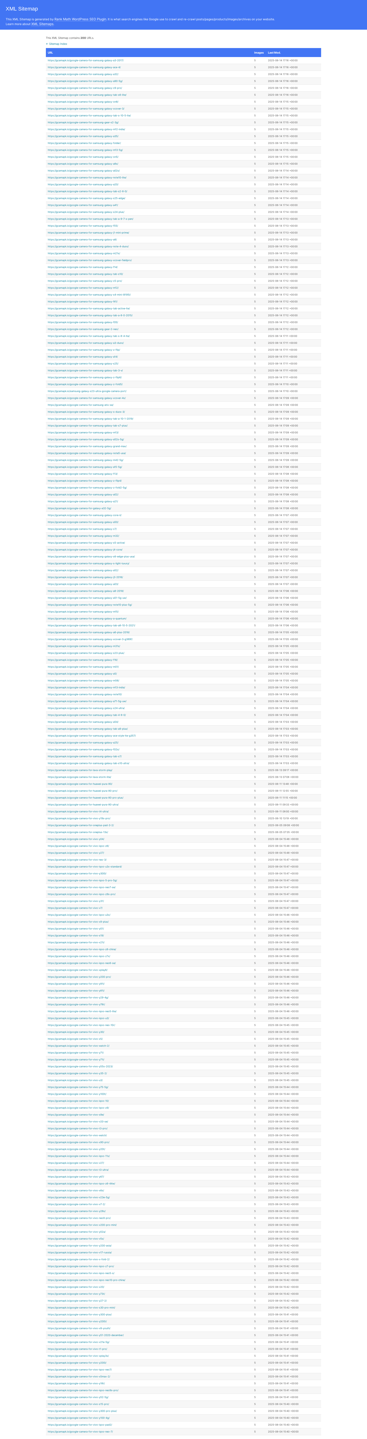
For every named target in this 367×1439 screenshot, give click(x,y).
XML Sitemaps (42, 24)
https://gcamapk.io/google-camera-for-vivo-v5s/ (76, 1238)
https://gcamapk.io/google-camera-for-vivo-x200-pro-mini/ (82, 1224)
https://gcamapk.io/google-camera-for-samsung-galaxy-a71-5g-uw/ (87, 701)
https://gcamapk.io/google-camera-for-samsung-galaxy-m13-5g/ (85, 150)
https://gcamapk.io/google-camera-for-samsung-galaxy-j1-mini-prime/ (88, 232)
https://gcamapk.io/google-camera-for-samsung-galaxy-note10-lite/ (87, 177)
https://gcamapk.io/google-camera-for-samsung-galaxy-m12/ (83, 287)
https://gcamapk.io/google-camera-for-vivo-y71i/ (76, 1059)
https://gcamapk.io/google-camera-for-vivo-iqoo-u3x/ (79, 914)
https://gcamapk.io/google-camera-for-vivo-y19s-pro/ (79, 818)
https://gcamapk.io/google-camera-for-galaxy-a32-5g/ (79, 508)
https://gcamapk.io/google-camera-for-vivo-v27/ (76, 1162)
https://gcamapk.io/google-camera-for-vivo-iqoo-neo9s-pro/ (83, 1390)
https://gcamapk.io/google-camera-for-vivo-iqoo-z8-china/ (82, 949)
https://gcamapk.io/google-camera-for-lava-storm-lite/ (79, 777)
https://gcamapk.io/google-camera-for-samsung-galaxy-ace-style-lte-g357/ (92, 735)
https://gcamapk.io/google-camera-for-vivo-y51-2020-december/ (86, 1335)
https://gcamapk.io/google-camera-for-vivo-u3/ (75, 1080)
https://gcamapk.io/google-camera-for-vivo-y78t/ (76, 1004)
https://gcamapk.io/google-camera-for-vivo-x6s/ (76, 1190)
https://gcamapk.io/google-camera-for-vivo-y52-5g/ (78, 1397)
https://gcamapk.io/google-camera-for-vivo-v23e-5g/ (79, 1197)
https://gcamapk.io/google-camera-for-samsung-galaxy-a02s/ (84, 170)
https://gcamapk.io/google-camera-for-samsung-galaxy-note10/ (85, 694)
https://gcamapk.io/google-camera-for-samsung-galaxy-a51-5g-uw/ (87, 597)
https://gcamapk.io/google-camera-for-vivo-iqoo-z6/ (78, 845)
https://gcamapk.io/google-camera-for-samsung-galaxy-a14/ (83, 356)
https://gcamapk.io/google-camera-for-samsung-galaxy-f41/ (82, 301)
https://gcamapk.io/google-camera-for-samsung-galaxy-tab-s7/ (85, 756)
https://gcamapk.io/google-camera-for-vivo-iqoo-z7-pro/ (81, 1266)
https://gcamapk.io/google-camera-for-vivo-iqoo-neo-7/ (80, 1431)
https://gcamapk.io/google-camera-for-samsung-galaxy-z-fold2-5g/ (87, 487)
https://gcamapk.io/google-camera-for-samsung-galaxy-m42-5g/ (85, 460)
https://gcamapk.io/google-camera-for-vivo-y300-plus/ (80, 1314)
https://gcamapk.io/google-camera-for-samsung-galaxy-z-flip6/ (85, 377)
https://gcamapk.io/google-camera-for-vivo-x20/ (76, 1286)
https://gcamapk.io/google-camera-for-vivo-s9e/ (76, 1114)
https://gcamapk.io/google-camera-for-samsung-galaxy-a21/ (83, 501)
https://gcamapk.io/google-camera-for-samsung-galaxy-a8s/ (83, 163)
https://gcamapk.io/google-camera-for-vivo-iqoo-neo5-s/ (81, 1273)
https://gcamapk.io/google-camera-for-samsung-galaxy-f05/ (83, 322)
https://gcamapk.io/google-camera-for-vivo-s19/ (76, 935)
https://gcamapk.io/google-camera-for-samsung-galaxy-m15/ (83, 611)
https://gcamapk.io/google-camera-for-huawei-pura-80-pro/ (82, 790)
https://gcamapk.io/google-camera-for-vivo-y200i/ (77, 1362)
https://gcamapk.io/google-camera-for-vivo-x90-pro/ (78, 1142)
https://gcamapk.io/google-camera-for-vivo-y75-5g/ (78, 1087)
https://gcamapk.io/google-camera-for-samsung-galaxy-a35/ (83, 136)
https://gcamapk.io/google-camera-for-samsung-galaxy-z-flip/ (84, 349)
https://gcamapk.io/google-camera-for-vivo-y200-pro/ (79, 976)
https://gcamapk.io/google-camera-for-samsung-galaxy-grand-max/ (87, 446)
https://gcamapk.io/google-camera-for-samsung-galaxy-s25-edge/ (86, 198)
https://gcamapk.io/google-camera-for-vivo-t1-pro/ (77, 1349)
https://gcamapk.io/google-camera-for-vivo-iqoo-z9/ (78, 1107)
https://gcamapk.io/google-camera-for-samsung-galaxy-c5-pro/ (85, 280)
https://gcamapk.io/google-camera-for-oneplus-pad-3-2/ (81, 825)
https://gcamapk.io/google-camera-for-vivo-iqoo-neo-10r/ (81, 1025)
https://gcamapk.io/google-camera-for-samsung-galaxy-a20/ (83, 184)
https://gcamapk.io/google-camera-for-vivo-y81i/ (76, 990)
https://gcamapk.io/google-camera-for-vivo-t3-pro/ (77, 1128)
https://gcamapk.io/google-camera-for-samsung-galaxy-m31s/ (84, 646)
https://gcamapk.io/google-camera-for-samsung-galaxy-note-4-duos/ (88, 246)
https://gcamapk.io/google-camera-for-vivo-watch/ (77, 1135)
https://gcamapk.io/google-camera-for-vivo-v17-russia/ (80, 1252)
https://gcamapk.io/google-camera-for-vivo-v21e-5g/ (78, 1342)
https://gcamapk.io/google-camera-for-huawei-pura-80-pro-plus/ (85, 797)
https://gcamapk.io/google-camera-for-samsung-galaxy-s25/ (83, 363)
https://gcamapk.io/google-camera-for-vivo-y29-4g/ (78, 997)
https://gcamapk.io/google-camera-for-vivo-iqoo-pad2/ (80, 1424)
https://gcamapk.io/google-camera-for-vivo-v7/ (75, 908)
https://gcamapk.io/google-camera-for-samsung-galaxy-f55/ (83, 225)
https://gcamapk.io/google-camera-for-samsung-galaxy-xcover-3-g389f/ (90, 639)
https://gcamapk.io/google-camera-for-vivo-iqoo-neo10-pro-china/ (86, 1280)
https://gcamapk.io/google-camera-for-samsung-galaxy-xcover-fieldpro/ (90, 260)
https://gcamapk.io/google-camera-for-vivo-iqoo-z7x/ (79, 956)
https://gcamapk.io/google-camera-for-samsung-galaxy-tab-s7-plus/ (87, 425)
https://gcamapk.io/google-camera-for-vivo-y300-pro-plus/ (82, 1411)
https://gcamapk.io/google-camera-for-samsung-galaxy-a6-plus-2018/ (89, 632)
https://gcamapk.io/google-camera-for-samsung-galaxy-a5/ (82, 673)
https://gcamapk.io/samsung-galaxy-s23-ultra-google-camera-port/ (87, 391)
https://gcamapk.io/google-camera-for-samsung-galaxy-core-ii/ (84, 515)
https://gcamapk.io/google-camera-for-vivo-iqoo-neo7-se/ (81, 887)
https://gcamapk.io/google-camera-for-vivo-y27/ (76, 852)
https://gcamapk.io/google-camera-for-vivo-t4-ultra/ (78, 811)
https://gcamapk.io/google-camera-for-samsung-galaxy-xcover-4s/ (87, 398)
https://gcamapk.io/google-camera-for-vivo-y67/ (76, 1176)
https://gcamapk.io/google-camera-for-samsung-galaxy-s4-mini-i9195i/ (89, 294)
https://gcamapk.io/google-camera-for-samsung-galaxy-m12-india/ (86, 129)
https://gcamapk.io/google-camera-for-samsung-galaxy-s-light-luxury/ (88, 563)
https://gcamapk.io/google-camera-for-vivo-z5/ (75, 1038)
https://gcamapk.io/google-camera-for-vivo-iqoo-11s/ (79, 1156)
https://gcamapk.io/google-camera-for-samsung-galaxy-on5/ (83, 156)
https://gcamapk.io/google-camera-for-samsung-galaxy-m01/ (83, 666)
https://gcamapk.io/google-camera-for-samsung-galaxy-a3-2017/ (85, 60)
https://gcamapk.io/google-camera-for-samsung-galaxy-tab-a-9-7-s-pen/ (90, 218)
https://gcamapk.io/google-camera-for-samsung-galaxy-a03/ (83, 584)
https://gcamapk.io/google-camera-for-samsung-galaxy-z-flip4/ (85, 480)
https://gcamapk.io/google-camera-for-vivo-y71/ (76, 1052)
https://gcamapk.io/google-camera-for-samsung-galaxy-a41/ (83, 205)
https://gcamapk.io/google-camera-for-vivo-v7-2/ (76, 1204)
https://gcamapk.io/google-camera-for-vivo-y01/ (76, 928)
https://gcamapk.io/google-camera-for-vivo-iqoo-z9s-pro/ (81, 894)
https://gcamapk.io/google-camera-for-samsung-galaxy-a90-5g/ (85, 81)
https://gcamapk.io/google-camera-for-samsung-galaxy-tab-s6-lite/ (87, 94)
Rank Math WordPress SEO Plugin (80, 19)
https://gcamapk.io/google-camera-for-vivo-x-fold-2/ (79, 1259)
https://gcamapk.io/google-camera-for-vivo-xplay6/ (77, 970)
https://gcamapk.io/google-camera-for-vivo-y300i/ (77, 873)
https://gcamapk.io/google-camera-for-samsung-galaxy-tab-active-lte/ (89, 308)
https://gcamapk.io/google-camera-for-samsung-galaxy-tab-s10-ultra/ (88, 763)
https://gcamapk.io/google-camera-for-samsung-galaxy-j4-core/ (85, 549)
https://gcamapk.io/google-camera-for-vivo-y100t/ (77, 1094)
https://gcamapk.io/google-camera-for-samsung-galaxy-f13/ (83, 473)
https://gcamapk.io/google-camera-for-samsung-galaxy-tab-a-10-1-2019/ (90, 418)
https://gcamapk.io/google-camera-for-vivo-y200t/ (77, 1321)
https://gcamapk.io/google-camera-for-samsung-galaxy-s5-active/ (86, 542)
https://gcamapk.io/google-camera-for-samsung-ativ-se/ (80, 404)
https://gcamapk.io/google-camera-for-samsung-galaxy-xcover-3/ (86, 108)
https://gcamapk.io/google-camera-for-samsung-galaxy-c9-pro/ (85, 88)
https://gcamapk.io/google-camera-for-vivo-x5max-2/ (79, 1376)
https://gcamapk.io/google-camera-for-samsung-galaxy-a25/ (83, 742)
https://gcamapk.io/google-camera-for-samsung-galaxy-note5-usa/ (87, 453)
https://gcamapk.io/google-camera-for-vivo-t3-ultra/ (78, 1169)
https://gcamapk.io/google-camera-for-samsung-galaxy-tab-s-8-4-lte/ (89, 336)
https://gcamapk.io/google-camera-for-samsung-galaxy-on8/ (83, 101)
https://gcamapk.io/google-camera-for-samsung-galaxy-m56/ (83, 680)
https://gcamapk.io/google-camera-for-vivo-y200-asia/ (79, 1245)
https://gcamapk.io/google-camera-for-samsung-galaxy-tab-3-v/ (85, 370)
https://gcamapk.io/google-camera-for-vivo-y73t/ (76, 1293)
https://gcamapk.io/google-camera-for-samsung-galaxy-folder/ (84, 143)
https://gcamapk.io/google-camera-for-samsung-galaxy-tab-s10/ (85, 274)
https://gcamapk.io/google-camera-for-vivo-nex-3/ (77, 859)
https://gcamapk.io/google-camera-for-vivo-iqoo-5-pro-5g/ (82, 880)
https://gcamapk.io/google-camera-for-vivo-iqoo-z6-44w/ (81, 1183)
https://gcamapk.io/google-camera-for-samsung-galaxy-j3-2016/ (85, 577)
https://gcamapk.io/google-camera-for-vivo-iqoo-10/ (78, 1100)
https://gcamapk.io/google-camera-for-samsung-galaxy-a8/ (82, 239)
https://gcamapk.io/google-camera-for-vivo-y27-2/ (77, 1300)
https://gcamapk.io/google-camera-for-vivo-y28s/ (77, 1211)
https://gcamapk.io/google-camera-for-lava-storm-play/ (80, 770)
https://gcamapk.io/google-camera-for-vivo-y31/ (76, 901)
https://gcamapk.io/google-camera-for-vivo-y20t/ (76, 1149)
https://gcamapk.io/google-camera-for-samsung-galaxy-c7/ (82, 529)
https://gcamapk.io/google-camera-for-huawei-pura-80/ (80, 783)
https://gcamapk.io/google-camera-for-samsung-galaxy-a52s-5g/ (86, 439)
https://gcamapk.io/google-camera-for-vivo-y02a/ (77, 1231)
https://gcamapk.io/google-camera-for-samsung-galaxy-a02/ (83, 494)
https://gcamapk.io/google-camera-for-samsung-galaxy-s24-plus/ (86, 212)
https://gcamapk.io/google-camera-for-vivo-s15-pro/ (78, 1404)
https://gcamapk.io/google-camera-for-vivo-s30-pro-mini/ (81, 1307)
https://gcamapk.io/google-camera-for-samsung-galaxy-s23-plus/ (86, 653)
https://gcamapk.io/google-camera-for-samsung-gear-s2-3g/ (83, 122)
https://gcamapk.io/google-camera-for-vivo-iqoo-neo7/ (80, 1369)
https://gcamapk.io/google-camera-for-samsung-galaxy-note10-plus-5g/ (90, 604)
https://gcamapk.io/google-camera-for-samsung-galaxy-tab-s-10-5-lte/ (89, 115)
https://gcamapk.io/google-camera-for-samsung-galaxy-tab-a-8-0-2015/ (90, 315)
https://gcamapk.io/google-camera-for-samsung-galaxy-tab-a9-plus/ (88, 728)
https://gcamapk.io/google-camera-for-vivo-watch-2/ (78, 1045)
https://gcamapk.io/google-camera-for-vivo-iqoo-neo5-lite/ (82, 1011)
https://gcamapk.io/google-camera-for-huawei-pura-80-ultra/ (83, 804)
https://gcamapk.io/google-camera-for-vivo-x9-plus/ (78, 921)
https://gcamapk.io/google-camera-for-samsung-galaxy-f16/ (83, 659)
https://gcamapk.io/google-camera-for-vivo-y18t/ (76, 1383)
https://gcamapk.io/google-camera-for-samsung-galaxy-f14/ (83, 267)
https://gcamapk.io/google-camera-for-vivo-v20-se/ (78, 1121)
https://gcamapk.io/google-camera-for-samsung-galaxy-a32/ (83, 74)
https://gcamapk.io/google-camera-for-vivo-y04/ (76, 839)
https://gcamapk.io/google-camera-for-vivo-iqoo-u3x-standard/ (85, 866)
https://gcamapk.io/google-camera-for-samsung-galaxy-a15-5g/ (85, 467)
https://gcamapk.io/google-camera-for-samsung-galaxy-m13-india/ (86, 687)
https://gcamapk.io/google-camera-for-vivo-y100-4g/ (79, 1417)
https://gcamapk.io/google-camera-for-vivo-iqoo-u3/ (78, 1018)
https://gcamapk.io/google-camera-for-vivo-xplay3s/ (78, 1355)
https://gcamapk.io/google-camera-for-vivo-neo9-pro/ (79, 1218)
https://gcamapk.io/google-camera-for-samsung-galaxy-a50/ (83, 522)
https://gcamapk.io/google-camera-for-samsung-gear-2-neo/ (83, 329)
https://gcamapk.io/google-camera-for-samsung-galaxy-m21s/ (84, 253)
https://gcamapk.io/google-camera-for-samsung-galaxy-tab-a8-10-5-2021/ (91, 625)
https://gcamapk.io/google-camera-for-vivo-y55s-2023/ (80, 1066)
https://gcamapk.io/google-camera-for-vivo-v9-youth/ (79, 1328)
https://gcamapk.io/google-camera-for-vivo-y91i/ (76, 983)
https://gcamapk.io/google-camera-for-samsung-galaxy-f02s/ (83, 749)
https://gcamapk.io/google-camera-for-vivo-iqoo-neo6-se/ (82, 963)
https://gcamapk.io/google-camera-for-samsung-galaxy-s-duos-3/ (86, 411)
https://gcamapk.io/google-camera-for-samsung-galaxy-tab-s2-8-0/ (87, 191)
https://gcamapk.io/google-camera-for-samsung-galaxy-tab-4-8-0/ (87, 715)
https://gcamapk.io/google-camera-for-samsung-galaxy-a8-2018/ (86, 591)
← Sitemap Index (56, 43)
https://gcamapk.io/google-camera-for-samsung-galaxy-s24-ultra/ (86, 708)
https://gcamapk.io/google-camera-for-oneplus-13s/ (78, 832)
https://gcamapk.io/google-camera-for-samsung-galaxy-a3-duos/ (86, 342)
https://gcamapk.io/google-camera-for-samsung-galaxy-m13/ (83, 432)
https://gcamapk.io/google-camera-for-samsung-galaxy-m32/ (83, 535)
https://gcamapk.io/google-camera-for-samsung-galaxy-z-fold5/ (85, 384)
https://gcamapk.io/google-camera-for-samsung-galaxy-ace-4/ (84, 67)
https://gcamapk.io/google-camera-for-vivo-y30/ (76, 1032)
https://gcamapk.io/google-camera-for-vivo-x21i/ (76, 942)
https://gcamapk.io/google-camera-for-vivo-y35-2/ (77, 1073)
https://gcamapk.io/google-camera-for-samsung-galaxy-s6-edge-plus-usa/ (91, 556)
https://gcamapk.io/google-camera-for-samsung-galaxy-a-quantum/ (87, 618)
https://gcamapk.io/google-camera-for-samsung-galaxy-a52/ (83, 570)
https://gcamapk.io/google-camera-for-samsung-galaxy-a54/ (83, 721)
